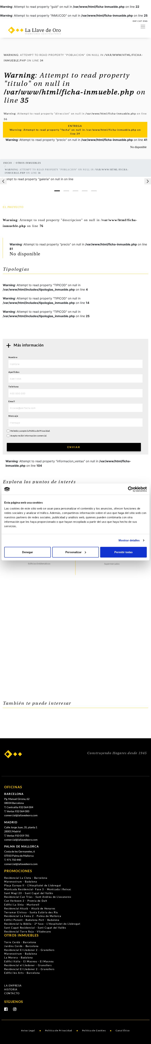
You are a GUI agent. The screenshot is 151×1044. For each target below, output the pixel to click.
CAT (140, 21)
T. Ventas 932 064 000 (16, 811)
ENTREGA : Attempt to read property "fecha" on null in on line (75, 129)
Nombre (13, 357)
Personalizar (73, 552)
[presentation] (3, 181)
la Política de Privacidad (38, 430)
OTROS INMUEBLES (28, 163)
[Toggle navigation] (143, 26)
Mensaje (13, 416)
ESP (135, 21)
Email (11, 401)
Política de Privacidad (58, 1030)
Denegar (27, 552)
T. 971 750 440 (12, 859)
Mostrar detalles (129, 540)
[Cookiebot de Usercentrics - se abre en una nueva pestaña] (131, 489)
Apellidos (14, 372)
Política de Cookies (94, 1030)
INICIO (7, 163)
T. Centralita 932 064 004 (18, 807)
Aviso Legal (28, 1030)
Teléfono (13, 386)
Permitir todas (123, 552)
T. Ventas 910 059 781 (16, 835)
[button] (57, 190)
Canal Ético (123, 1030)
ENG (145, 21)
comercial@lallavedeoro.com (21, 815)
